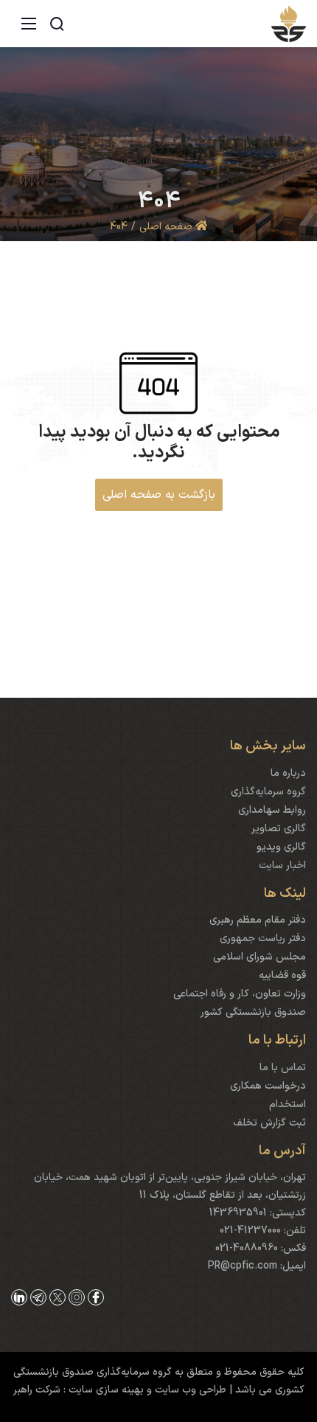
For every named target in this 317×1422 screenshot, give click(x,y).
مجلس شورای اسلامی (259, 957)
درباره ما (288, 773)
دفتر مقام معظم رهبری (257, 920)
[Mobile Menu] (28, 23)
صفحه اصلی (167, 227)
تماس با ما (282, 1067)
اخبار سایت (282, 865)
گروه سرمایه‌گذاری (268, 792)
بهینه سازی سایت (105, 1390)
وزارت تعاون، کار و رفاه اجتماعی (239, 994)
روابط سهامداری (272, 810)
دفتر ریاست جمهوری (263, 938)
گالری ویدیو (281, 847)
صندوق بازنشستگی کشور (253, 1012)
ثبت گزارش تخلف (269, 1123)
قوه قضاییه (282, 975)
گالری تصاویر (278, 828)
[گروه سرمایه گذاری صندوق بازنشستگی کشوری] (288, 23)
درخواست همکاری (268, 1086)
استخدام (287, 1104)
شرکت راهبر (36, 1390)
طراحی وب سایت (189, 1390)
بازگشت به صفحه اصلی (158, 495)
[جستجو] (56, 23)
